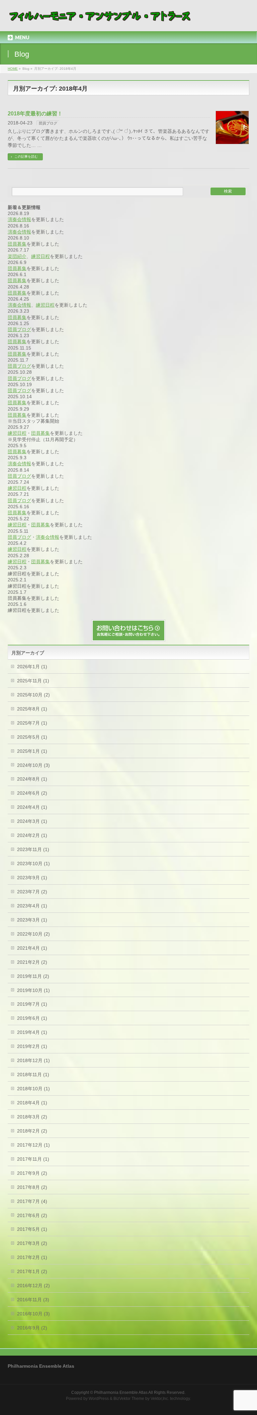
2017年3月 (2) (32, 1243)
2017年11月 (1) (33, 1159)
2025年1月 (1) (32, 751)
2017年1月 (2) (32, 1271)
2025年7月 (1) (32, 723)
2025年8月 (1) (32, 709)
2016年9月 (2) (32, 1327)
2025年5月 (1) (32, 737)
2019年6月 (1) (32, 1018)
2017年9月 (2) (32, 1173)
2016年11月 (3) (33, 1299)
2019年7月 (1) (32, 1004)
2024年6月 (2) (32, 793)
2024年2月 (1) (32, 835)
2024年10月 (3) (33, 765)
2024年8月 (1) (32, 779)
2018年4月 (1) (32, 1102)
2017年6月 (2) (32, 1215)
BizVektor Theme (128, 1398)
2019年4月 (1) (32, 1032)
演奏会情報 (19, 219)
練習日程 (40, 256)
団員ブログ (48, 123)
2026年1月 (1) (32, 666)
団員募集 (17, 244)
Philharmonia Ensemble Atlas (121, 1392)
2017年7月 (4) (32, 1201)
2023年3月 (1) (32, 920)
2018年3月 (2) (32, 1116)
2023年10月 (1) (33, 863)
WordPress (99, 1398)
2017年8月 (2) (32, 1187)
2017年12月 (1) (33, 1145)
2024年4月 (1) (32, 807)
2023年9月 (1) (32, 877)
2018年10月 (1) (33, 1088)
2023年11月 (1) (33, 849)
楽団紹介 (17, 256)
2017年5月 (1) (32, 1229)
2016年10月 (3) (33, 1313)
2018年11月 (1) (33, 1074)
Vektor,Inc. (160, 1398)
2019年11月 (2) (33, 976)
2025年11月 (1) (33, 680)
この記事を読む (26, 156)
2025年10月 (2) (33, 694)
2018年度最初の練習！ (35, 113)
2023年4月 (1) (32, 905)
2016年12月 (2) (33, 1285)
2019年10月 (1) (33, 990)
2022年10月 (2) (33, 934)
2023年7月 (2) (32, 891)
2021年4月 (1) (32, 948)
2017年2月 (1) (32, 1257)
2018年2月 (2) (32, 1131)
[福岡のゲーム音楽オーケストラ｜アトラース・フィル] (101, 18)
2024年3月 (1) (32, 821)
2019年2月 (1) (32, 1046)
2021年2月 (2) (32, 962)
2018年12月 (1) (33, 1060)
